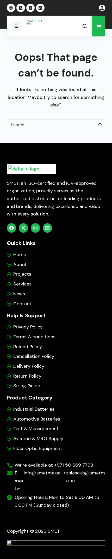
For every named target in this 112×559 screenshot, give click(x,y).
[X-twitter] (23, 228)
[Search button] (100, 125)
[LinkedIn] (40, 8)
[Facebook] (11, 8)
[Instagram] (30, 8)
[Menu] (16, 26)
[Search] (85, 26)
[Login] (102, 8)
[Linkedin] (47, 228)
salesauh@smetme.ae (85, 477)
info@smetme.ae (42, 473)
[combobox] (51, 124)
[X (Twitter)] (20, 8)
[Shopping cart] (98, 26)
